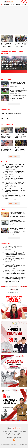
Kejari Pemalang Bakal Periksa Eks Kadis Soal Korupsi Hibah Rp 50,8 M (15, 172)
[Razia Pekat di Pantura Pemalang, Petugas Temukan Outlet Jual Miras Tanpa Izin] (21, 143)
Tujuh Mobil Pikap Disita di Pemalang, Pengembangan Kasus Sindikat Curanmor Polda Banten (6, 45)
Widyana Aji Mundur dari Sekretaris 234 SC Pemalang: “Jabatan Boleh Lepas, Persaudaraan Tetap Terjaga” (7, 149)
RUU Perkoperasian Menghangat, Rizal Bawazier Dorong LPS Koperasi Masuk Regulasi (17, 222)
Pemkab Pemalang (7, 113)
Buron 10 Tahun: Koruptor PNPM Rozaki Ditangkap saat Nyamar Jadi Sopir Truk (15, 190)
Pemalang (18, 113)
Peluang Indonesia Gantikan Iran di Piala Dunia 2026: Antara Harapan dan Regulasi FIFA (18, 90)
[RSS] (14, 439)
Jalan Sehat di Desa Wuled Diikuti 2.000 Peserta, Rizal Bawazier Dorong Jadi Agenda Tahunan (20, 45)
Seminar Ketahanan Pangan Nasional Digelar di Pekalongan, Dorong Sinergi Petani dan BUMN (17, 230)
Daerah (4, 68)
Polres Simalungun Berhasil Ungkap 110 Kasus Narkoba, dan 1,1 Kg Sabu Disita (15, 197)
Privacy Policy (10, 433)
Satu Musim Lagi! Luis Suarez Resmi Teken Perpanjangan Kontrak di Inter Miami (18, 97)
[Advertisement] (14, 14)
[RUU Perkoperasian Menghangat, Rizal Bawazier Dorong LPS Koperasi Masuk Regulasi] (5, 222)
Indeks (5, 431)
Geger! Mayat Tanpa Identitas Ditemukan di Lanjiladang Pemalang (15, 247)
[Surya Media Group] (8, 2)
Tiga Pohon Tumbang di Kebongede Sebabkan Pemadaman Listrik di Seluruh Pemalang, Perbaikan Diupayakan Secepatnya (15, 279)
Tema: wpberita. (22, 444)
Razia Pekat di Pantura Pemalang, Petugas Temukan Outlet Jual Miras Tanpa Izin (20, 149)
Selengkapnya (13, 104)
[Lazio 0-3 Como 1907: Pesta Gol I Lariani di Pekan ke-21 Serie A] (5, 84)
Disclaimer (19, 433)
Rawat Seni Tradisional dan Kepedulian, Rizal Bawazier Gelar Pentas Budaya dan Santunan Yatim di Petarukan (18, 214)
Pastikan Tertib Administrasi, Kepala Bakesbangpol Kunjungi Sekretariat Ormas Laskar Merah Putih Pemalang (13, 63)
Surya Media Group (15, 116)
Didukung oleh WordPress (8, 444)
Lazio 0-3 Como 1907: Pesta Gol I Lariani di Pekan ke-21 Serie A (17, 83)
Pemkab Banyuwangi (8, 119)
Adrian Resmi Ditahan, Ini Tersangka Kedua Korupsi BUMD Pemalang (15, 177)
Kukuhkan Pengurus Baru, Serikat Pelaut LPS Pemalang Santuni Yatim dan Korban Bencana (15, 265)
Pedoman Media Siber (14, 434)
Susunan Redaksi (13, 431)
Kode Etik (22, 431)
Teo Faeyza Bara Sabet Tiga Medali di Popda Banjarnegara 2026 (15, 259)
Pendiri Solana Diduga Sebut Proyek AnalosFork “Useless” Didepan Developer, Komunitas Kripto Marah (15, 253)
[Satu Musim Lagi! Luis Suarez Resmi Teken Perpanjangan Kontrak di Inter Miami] (5, 98)
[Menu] (2, 1)
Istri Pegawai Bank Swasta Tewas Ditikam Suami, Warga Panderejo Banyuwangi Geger (14, 183)
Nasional (4, 116)
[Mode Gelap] (22, 1)
